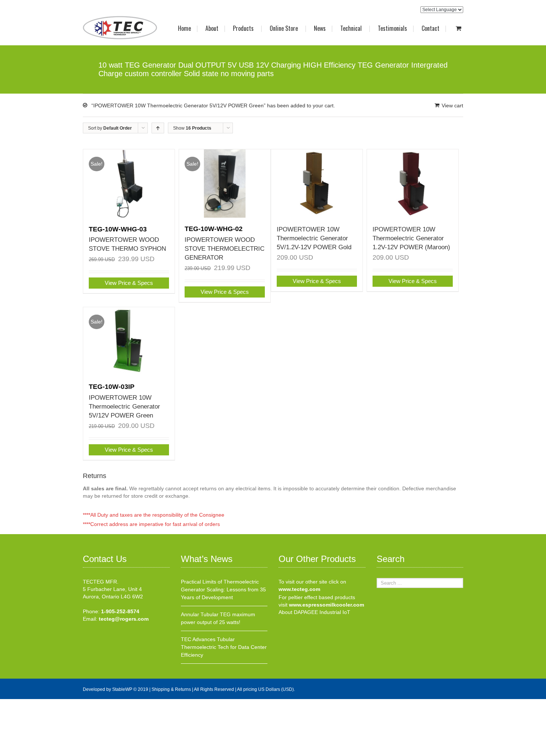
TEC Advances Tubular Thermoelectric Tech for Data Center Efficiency (224, 647)
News (320, 28)
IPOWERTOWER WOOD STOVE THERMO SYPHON (127, 239)
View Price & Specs (129, 283)
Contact (430, 28)
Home (184, 28)
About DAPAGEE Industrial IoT (314, 612)
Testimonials (392, 28)
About (211, 28)
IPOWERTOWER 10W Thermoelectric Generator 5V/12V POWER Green (124, 401)
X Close (9, 703)
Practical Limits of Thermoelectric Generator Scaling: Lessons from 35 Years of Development (223, 589)
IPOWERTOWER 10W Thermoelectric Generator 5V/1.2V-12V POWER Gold (314, 238)
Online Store (284, 28)
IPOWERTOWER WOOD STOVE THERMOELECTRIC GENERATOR (224, 243)
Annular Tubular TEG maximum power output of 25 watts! (218, 618)
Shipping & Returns (171, 689)
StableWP (122, 689)
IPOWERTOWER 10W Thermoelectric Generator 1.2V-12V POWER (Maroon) (411, 238)
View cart (452, 105)
